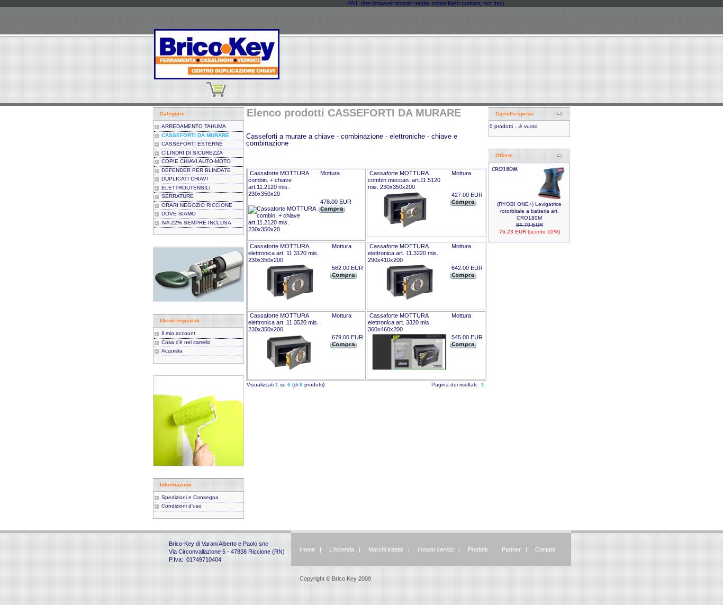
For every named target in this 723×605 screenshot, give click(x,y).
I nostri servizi (434, 549)
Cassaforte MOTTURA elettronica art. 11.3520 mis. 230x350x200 (283, 322)
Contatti (545, 549)
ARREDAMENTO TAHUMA (193, 126)
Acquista (172, 351)
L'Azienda (341, 549)
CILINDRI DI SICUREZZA (192, 153)
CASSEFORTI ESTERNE (192, 144)
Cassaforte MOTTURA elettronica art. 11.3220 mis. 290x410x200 (403, 253)
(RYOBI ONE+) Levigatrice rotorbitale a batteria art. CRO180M (529, 211)
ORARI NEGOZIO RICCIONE (196, 205)
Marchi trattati (385, 549)
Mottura (330, 173)
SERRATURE (177, 196)
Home (307, 549)
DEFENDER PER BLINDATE (196, 170)
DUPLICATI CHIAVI (184, 179)
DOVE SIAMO (178, 213)
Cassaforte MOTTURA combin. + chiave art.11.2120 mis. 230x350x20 (278, 183)
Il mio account (178, 333)
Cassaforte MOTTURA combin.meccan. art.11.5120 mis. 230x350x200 (404, 180)
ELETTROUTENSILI (186, 188)
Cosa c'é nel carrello (186, 342)
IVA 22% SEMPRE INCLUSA (196, 222)
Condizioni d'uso (181, 506)
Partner (511, 549)
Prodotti (477, 549)
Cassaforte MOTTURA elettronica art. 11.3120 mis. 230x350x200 (283, 253)
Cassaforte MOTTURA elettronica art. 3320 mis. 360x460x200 (399, 322)
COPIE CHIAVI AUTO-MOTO (196, 161)
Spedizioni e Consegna (190, 497)
